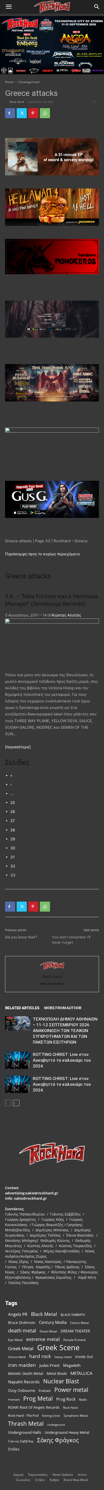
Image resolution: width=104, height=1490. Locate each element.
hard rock (40, 1356)
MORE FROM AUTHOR (62, 1008)
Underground (56, 1425)
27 (12, 820)
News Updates (63, 1474)
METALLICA (81, 1373)
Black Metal (44, 1314)
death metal (22, 1330)
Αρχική (18, 1474)
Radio (83, 1399)
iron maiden (22, 1365)
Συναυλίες (23, 1480)
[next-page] (16, 1103)
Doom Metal (48, 1331)
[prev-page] (8, 1103)
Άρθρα (54, 1480)
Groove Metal (17, 1357)
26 (12, 811)
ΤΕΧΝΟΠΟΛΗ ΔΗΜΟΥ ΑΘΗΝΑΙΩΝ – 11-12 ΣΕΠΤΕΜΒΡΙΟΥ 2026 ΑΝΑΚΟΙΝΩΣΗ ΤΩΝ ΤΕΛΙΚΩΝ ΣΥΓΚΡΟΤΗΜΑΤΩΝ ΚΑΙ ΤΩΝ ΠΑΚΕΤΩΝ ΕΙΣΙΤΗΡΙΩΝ (65, 1031)
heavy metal (63, 1357)
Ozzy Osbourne (21, 1390)
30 (12, 848)
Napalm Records (24, 1382)
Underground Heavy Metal (67, 1432)
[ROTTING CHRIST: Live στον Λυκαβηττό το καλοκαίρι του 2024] (17, 1060)
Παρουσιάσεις (38, 1474)
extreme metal (43, 1339)
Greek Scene (58, 1347)
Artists (82, 1474)
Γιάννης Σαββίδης (21, 1441)
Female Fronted (74, 1340)
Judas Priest (49, 1365)
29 (12, 839)
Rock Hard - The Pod (23, 1415)
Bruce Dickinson (21, 1322)
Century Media (53, 1322)
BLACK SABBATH (73, 1314)
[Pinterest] (33, 113)
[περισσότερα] (18, 746)
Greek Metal (21, 1348)
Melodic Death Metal (25, 1373)
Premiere (14, 1399)
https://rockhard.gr (52, 983)
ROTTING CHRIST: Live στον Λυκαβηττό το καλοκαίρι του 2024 (62, 1060)
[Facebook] (10, 113)
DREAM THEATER (75, 1331)
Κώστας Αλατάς (66, 615)
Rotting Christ (51, 1415)
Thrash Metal (26, 1423)
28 (12, 830)
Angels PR (18, 1314)
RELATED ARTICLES (22, 1008)
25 (12, 802)
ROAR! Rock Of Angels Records (34, 1407)
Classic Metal (79, 1323)
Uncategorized (28, 82)
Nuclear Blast (61, 1381)
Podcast (45, 1390)
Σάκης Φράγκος (58, 1440)
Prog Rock (65, 1399)
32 (12, 866)
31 (12, 857)
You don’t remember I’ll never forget (71, 940)
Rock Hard (17, 102)
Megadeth (72, 1365)
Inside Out (84, 1356)
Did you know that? (21, 937)
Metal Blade (57, 1373)
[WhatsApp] (45, 113)
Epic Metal (15, 1340)
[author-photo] (52, 969)
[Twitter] (22, 113)
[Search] (97, 7)
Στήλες (13, 1449)
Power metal (71, 1389)
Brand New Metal (76, 1480)
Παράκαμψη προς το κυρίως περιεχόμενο (42, 554)
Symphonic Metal (76, 1415)
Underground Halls (24, 1432)
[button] (9, 7)
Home (9, 82)
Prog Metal (38, 1398)
